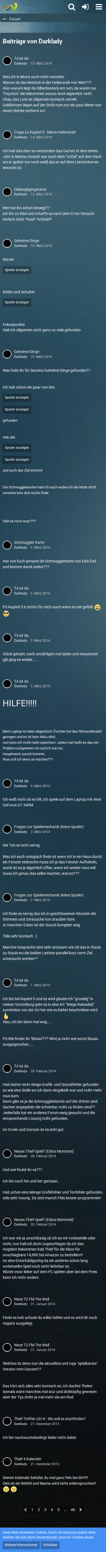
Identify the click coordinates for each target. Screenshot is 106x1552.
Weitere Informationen (21, 1545)
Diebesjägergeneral (30, 189)
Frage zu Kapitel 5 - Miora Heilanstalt (45, 132)
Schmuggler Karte (29, 542)
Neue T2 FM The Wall (31, 1299)
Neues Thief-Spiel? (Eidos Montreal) (44, 1151)
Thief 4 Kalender (27, 1459)
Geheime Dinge (26, 240)
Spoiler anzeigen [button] (17, 270)
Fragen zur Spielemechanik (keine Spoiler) (49, 827)
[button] (98, 6)
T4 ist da (21, 58)
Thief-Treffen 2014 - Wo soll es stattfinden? (50, 1419)
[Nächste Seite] (80, 1510)
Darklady (20, 63)
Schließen (50, 1545)
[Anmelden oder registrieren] (85, 6)
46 (73, 1510)
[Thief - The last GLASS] (10, 6)
